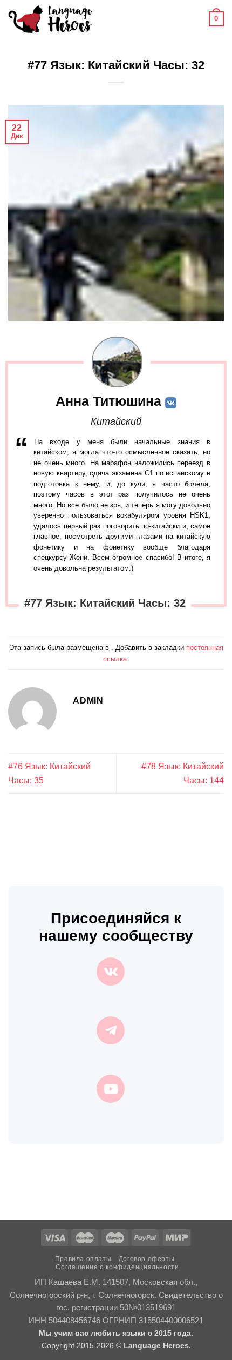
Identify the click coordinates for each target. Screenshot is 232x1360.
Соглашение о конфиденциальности (117, 1267)
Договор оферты (147, 1259)
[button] (106, 18)
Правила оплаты (83, 1259)
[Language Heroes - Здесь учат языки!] (50, 19)
